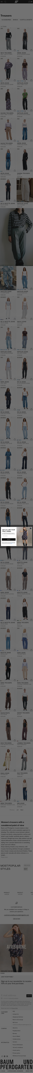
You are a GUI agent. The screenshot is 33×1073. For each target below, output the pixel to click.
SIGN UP (8, 539)
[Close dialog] (30, 528)
